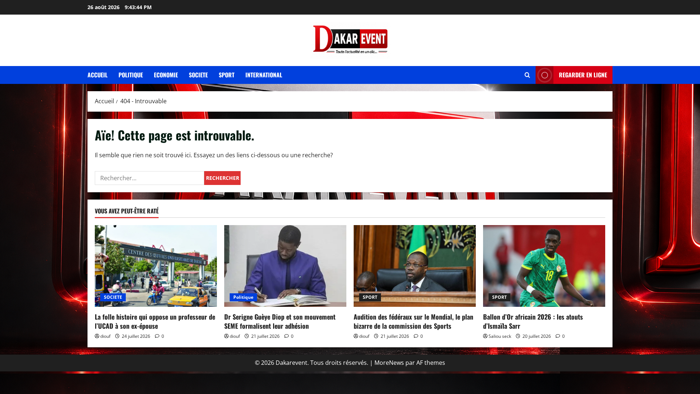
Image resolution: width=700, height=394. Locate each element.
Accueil (98, 74)
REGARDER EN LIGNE (583, 74)
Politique (130, 74)
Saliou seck (500, 336)
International (263, 74)
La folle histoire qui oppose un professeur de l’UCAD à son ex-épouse (155, 321)
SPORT (370, 297)
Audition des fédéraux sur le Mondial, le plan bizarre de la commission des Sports (413, 321)
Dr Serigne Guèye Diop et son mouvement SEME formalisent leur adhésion (279, 321)
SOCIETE (113, 297)
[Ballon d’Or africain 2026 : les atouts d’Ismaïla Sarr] (544, 265)
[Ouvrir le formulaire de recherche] (527, 75)
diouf (105, 336)
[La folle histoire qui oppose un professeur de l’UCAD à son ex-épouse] (156, 265)
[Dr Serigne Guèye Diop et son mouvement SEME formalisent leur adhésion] (285, 265)
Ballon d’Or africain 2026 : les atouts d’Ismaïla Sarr (533, 321)
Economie (166, 74)
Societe (198, 74)
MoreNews (389, 363)
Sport (226, 74)
